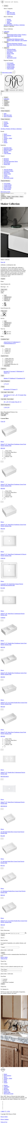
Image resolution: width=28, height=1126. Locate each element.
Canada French (10, 66)
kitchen (6, 5)
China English (10, 68)
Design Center (10, 53)
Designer (5, 980)
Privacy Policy (4, 957)
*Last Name (4, 971)
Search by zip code (5, 933)
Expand (3, 278)
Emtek (15, 36)
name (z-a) (6, 300)
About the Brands (11, 49)
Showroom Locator (11, 57)
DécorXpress (19, 45)
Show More (6, 365)
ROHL (12, 36)
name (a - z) (7, 298)
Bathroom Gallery (19, 39)
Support (6, 42)
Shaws (19, 34)
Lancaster (9, 20)
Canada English (11, 64)
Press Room (10, 52)
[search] (17, 193)
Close (4, 312)
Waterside (9, 23)
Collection (3, 368)
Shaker (8, 22)
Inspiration (6, 37)
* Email (2, 947)
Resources (9, 43)
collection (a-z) (7, 297)
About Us (6, 47)
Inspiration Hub (11, 39)
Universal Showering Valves (14, 44)
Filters (2, 415)
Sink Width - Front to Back (7, 399)
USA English (10, 63)
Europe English (10, 67)
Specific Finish (4, 355)
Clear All (3, 421)
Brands (6, 33)
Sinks (8, 11)
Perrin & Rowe (14, 34)
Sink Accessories (11, 14)
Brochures (14, 43)
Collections (6, 31)
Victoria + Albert (8, 138)
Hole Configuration (5, 381)
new (2, 292)
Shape (2, 386)
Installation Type (5, 339)
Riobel (8, 34)
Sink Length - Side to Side (7, 392)
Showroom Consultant (8, 982)
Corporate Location (11, 50)
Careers (9, 55)
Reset (2, 413)
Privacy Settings (5, 1119)
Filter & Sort (4, 289)
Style (2, 375)
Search (2, 935)
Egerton (9, 19)
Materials (17, 40)
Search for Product (5, 193)
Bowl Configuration (5, 404)
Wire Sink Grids (11, 12)
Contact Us (9, 56)
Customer (5, 979)
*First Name (4, 969)
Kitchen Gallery (11, 40)
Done (6, 413)
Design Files (7, 164)
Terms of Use (4, 958)
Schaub (19, 36)
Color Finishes (23, 40)
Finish (2, 346)
